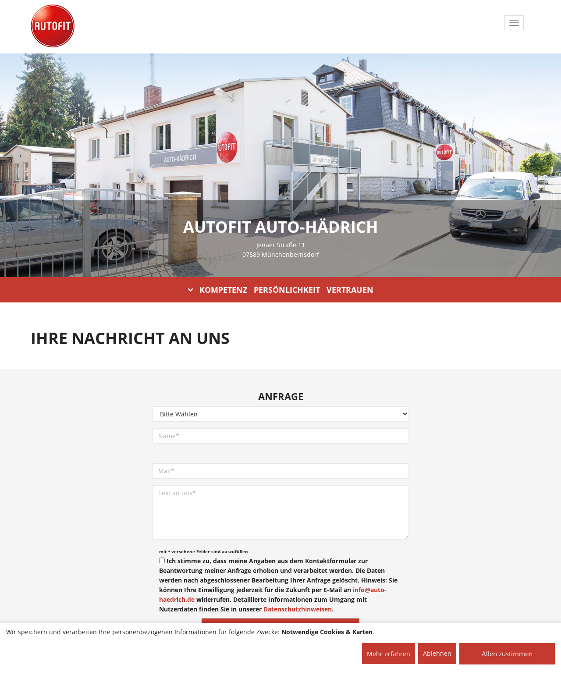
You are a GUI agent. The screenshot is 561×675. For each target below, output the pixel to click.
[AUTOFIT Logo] (52, 26)
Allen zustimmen (507, 653)
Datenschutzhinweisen (297, 609)
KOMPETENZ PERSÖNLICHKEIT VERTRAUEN (286, 289)
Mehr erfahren (388, 654)
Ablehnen (437, 653)
